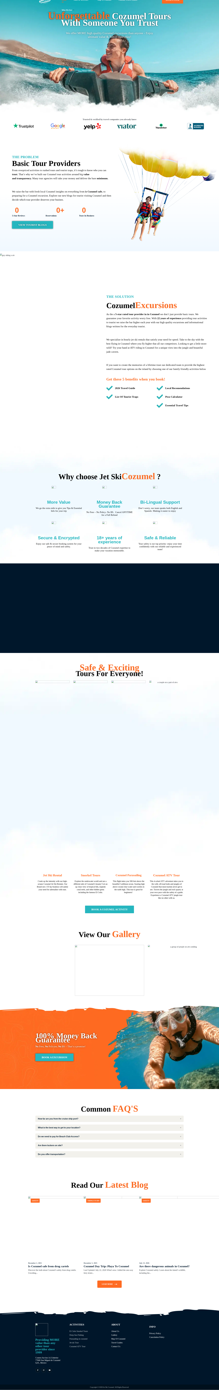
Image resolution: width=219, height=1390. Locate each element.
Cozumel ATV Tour (166, 875)
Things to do (93, 1201)
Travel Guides (117, 1343)
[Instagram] (43, 1370)
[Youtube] (49, 1370)
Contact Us (115, 1346)
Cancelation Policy (156, 1337)
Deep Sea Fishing (76, 1335)
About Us (115, 1331)
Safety (35, 1201)
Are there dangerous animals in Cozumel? (164, 1266)
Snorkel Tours (90, 875)
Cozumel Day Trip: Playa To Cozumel (106, 1266)
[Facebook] (37, 1370)
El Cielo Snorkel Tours (78, 1331)
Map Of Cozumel (118, 1339)
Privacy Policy (155, 1333)
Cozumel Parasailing (129, 875)
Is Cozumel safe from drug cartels (48, 1266)
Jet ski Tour (74, 1343)
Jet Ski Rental (52, 875)
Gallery (114, 1335)
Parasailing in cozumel (78, 1339)
